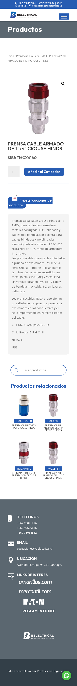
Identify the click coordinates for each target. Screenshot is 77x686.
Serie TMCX (40, 56)
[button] (63, 83)
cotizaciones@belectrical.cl (35, 548)
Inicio (11, 56)
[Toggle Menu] (64, 16)
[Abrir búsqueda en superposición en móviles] (38, 370)
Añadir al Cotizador (44, 171)
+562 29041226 (26, 3)
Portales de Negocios (51, 671)
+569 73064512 (27, 532)
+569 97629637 (45, 3)
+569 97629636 (27, 528)
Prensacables (24, 56)
